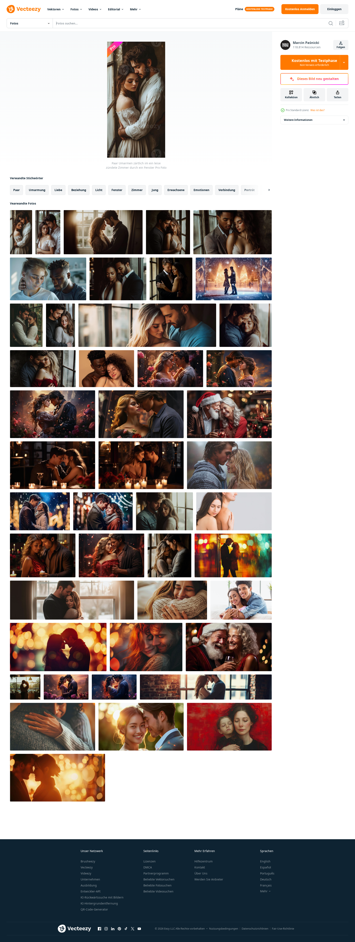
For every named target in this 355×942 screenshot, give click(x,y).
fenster (116, 190)
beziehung (78, 190)
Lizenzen (149, 861)
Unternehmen (90, 879)
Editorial (114, 9)
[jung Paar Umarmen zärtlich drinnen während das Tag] (47, 232)
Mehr (133, 9)
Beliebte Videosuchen (158, 891)
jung (155, 190)
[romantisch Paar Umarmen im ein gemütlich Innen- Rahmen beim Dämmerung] (43, 368)
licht (98, 190)
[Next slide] (265, 190)
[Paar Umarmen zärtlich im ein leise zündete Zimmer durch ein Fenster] (21, 232)
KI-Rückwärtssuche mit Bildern (102, 897)
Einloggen (334, 9)
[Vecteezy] (24, 9)
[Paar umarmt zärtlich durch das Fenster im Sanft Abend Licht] (171, 279)
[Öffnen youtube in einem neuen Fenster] (139, 928)
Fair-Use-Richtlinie (283, 928)
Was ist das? (317, 110)
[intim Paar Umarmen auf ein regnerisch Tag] (229, 465)
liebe (58, 190)
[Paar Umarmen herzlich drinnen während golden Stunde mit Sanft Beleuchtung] (245, 325)
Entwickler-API (91, 891)
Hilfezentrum (203, 861)
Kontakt (199, 867)
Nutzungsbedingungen (223, 928)
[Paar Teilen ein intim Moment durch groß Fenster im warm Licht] (164, 511)
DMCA (147, 867)
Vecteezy (87, 867)
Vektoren (54, 9)
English (265, 861)
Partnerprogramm (156, 873)
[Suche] (330, 23)
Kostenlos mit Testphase (314, 62)
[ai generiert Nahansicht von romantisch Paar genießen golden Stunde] (146, 647)
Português (267, 873)
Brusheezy (88, 861)
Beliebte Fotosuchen (157, 885)
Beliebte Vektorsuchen (158, 879)
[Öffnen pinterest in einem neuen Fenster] (119, 928)
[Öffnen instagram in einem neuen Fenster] (106, 928)
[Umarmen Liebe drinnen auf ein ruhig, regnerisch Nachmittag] (26, 325)
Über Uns (200, 873)
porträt (249, 190)
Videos (93, 9)
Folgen (341, 47)
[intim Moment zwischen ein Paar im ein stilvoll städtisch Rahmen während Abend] (118, 279)
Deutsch (265, 879)
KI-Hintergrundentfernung (99, 903)
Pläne (239, 9)
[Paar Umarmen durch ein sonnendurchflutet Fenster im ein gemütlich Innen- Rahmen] (72, 600)
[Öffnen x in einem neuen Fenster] (132, 928)
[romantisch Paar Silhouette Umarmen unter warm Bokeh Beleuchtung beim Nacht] (58, 647)
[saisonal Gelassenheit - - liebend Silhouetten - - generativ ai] (234, 279)
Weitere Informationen (298, 120)
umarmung (37, 190)
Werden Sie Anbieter (208, 879)
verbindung (226, 190)
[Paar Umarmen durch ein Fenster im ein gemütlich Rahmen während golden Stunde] (169, 555)
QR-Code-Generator (94, 909)
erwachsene (175, 190)
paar (16, 190)
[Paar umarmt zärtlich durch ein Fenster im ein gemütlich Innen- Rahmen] (232, 232)
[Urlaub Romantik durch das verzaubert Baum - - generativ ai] (40, 511)
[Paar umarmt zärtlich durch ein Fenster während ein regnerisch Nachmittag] (168, 232)
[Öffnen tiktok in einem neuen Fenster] (126, 928)
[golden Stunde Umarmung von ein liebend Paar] (141, 727)
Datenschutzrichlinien (255, 928)
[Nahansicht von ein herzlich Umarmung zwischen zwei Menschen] (52, 727)
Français (266, 885)
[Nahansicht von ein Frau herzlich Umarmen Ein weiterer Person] (172, 600)
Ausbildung (89, 885)
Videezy (86, 873)
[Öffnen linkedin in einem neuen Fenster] (112, 928)
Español (265, 867)
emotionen (201, 190)
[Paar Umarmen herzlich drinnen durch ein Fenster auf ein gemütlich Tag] (60, 325)
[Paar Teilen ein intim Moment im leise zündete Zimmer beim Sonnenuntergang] (103, 232)
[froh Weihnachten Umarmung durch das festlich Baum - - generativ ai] (103, 511)
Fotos (74, 9)
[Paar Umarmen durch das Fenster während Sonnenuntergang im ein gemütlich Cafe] (25, 687)
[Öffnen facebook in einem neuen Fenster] (99, 928)
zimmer (137, 190)
